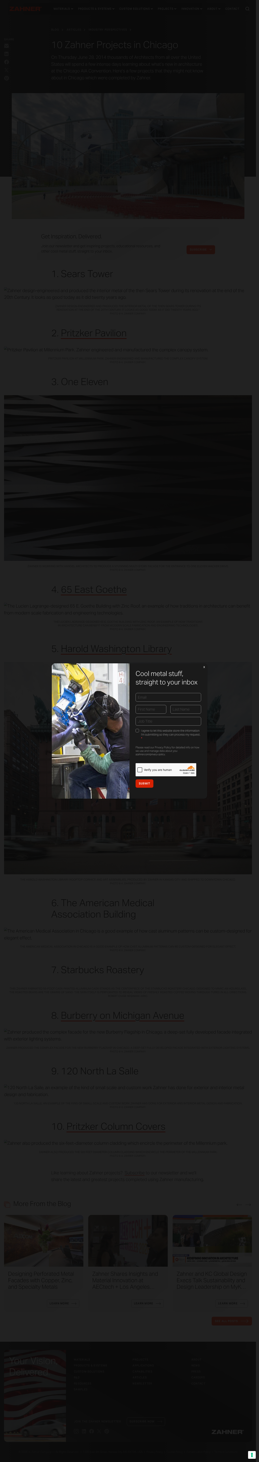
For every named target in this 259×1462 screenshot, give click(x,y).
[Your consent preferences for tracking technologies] (252, 1455)
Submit (144, 783)
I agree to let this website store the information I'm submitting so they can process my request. (170, 735)
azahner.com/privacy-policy (150, 754)
